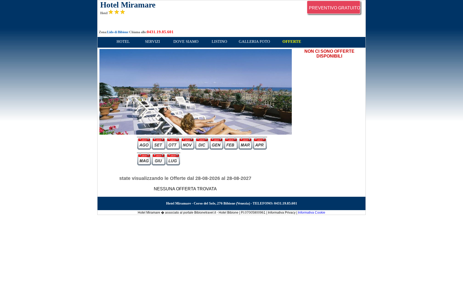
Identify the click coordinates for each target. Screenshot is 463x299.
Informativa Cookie (311, 212)
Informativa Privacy (282, 212)
